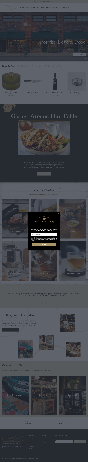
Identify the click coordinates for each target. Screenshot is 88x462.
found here (32, 240)
